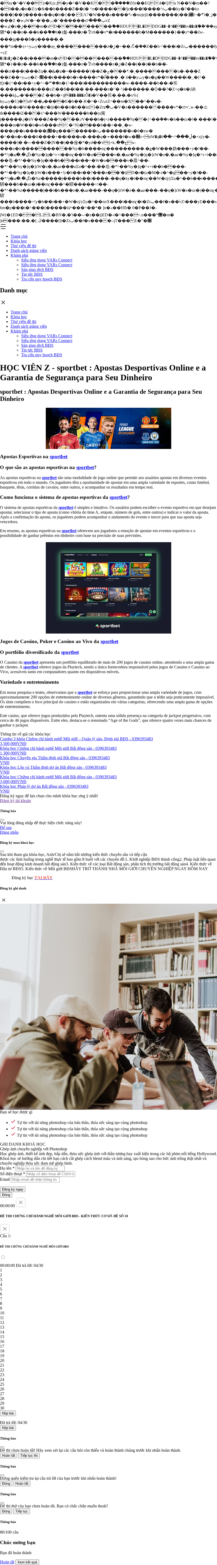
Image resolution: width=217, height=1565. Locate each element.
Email (5, 1179)
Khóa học (19, 241)
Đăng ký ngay (12, 1189)
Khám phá (19, 255)
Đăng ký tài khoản (15, 800)
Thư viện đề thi (23, 245)
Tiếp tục (21, 1511)
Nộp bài (8, 1413)
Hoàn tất (8, 1456)
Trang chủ (19, 236)
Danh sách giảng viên (29, 250)
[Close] (2, 820)
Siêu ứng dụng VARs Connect (46, 260)
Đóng (6, 1195)
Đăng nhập (9, 832)
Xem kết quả (27, 1562)
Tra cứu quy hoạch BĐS (41, 279)
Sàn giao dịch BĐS (37, 269)
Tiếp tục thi (29, 1456)
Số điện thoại (12, 1174)
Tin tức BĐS (32, 274)
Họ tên (7, 1168)
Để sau (6, 827)
